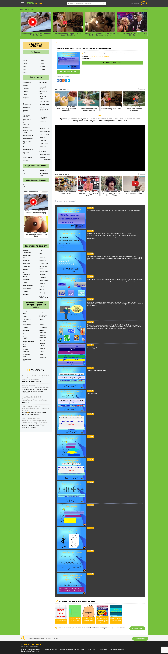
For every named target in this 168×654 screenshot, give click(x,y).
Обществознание (28, 139)
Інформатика (43, 312)
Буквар (25, 317)
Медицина (42, 277)
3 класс (25, 63)
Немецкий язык (42, 97)
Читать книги (92, 649)
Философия (43, 293)
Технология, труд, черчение (27, 156)
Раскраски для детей (117, 649)
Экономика (42, 147)
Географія (42, 348)
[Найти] (103, 4)
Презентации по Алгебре (102, 56)
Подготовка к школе (43, 174)
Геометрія (26, 331)
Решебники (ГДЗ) (26, 185)
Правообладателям (51, 649)
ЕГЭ (24, 173)
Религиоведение (44, 131)
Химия (25, 95)
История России (25, 111)
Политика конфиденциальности (31, 649)
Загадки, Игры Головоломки (30, 651)
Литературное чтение (27, 131)
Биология (26, 101)
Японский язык (44, 104)
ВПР (24, 170)
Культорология (44, 128)
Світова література (42, 331)
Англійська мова (26, 312)
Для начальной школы (26, 274)
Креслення (42, 357)
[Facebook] (61, 81)
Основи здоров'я (25, 338)
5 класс (25, 69)
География (26, 98)
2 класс (25, 60)
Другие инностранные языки (44, 109)
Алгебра (25, 85)
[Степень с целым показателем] (71, 388)
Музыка (41, 114)
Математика (27, 82)
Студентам (26, 161)
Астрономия (26, 107)
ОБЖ (24, 146)
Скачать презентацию (114, 62)
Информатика (27, 104)
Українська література (42, 336)
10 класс (42, 66)
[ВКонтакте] (58, 81)
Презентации (91, 56)
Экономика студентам (42, 150)
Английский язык (43, 83)
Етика (41, 320)
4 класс (25, 66)
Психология (43, 125)
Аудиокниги (103, 649)
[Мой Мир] (66, 81)
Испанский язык (42, 88)
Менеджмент (43, 144)
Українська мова (26, 355)
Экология (42, 137)
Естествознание (44, 134)
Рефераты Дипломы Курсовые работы (72, 649)
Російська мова (26, 345)
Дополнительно (28, 150)
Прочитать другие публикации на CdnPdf (100, 170)
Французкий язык (43, 92)
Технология (26, 279)
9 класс (41, 63)
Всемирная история (26, 116)
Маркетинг (42, 140)
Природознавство (28, 342)
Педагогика (26, 263)
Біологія (42, 340)
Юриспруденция (44, 154)
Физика (25, 91)
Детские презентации (27, 251)
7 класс (41, 57)
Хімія (41, 354)
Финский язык (44, 101)
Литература (26, 128)
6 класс (25, 72)
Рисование (42, 122)
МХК (40, 251)
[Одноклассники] (63, 81)
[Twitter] (69, 81)
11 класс (42, 69)
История (25, 270)
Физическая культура (43, 118)
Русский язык (27, 120)
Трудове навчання (26, 350)
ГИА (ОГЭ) (42, 170)
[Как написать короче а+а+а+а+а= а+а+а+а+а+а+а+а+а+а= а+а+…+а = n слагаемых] (71, 228)
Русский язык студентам (27, 123)
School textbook (31, 644)
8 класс (41, 60)
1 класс (25, 57)
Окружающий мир (27, 142)
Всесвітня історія (42, 344)
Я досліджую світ (27, 360)
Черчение (26, 153)
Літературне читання (43, 316)
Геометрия (26, 88)
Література (43, 328)
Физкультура (43, 263)
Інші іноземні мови (27, 320)
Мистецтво (26, 334)
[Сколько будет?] (71, 365)
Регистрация (135, 3)
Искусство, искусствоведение (45, 158)
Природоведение (28, 135)
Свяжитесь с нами (140, 638)
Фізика (41, 351)
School (35, 3)
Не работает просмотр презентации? (65, 201)
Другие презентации (43, 297)
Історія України (41, 323)
